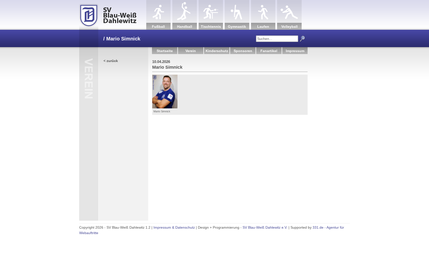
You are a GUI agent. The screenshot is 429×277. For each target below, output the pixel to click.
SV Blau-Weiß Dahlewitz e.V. (265, 227)
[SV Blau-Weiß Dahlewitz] (112, 15)
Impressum (295, 51)
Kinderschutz (217, 51)
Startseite (165, 51)
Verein (190, 51)
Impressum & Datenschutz (174, 227)
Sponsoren (243, 51)
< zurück (111, 61)
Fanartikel (268, 51)
